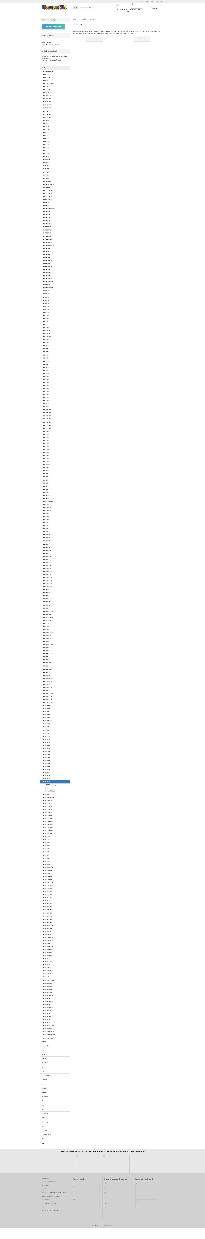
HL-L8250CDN (47, 663)
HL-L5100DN (47, 602)
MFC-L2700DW (48, 870)
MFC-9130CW (47, 812)
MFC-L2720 (46, 901)
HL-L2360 (46, 544)
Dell (43, 1050)
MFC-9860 (46, 852)
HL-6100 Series (48, 501)
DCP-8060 (46, 163)
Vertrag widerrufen (53, 27)
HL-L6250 (46, 623)
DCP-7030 (46, 138)
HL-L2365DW (47, 556)
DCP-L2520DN (47, 221)
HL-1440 (45, 355)
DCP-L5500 (46, 257)
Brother (44, 68)
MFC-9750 (46, 846)
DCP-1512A (46, 86)
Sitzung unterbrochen (48, 1181)
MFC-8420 (46, 760)
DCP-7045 (46, 141)
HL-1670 (45, 367)
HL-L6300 (46, 629)
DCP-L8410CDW (48, 282)
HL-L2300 (46, 516)
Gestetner (45, 1063)
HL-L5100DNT (47, 605)
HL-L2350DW (47, 538)
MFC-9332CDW (48, 824)
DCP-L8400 (46, 269)
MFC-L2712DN (47, 894)
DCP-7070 (46, 154)
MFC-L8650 (46, 998)
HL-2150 (45, 394)
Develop (44, 1054)
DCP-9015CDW (47, 190)
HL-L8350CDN (47, 675)
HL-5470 (45, 498)
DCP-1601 (46, 93)
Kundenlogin (149, 1)
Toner (47, 788)
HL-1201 (45, 324)
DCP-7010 (46, 132)
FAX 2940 (46, 303)
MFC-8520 (46, 769)
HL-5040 (45, 443)
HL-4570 (45, 437)
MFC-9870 (46, 855)
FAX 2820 (46, 291)
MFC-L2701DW (48, 876)
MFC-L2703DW (48, 879)
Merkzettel (160, 1)
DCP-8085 (46, 172)
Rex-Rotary (45, 1113)
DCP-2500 (46, 120)
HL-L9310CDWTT (48, 702)
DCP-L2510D (47, 215)
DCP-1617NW (47, 117)
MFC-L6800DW (48, 971)
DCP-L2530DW (47, 227)
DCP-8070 (46, 169)
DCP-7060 (46, 147)
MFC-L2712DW (48, 898)
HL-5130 (45, 455)
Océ (43, 1101)
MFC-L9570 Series (49, 1026)
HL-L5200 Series (48, 611)
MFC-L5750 (46, 959)
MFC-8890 (46, 794)
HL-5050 (45, 446)
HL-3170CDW (47, 425)
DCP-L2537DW (47, 230)
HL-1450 (45, 358)
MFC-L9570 (46, 1023)
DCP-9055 (46, 202)
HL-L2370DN (47, 559)
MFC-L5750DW (48, 962)
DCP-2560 (46, 129)
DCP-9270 (46, 205)
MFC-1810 (46, 705)
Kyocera (44, 1079)
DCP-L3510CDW (48, 248)
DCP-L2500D (47, 211)
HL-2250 (45, 404)
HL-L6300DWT (47, 638)
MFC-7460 (46, 739)
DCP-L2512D (47, 218)
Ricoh (43, 1117)
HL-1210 (45, 327)
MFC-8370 (46, 754)
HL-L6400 (46, 641)
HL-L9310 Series (48, 693)
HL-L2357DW (47, 541)
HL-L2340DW (47, 535)
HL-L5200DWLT (48, 617)
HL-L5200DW (47, 614)
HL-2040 (45, 379)
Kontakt (44, 1189)
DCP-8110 (46, 175)
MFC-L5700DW (48, 955)
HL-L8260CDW (47, 669)
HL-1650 (45, 364)
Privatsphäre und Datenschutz (51, 1210)
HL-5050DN (46, 449)
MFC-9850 (46, 849)
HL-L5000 (46, 590)
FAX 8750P (46, 312)
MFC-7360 (46, 730)
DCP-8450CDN (47, 187)
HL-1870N (46, 373)
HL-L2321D (46, 529)
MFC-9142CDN (47, 818)
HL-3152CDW (47, 422)
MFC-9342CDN (47, 834)
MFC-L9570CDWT (48, 1032)
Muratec (44, 1092)
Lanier (43, 1084)
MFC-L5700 (46, 943)
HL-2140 (45, 391)
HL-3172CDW (47, 428)
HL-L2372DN (47, 562)
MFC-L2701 (46, 873)
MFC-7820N (47, 742)
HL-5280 (45, 477)
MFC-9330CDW (48, 821)
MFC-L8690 (46, 1004)
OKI (43, 1105)
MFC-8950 (46, 803)
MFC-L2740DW (48, 919)
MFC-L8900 (46, 1013)
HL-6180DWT (47, 510)
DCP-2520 (46, 123)
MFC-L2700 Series (49, 867)
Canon (44, 1041)
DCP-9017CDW (47, 193)
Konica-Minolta (46, 1075)
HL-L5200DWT (47, 620)
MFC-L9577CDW (48, 1038)
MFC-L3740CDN (48, 934)
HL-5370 (45, 486)
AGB (43, 1207)
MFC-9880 (46, 858)
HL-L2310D (46, 523)
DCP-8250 (46, 178)
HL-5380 (45, 489)
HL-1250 (45, 346)
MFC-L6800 (46, 965)
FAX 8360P (46, 309)
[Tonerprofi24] (56, 7)
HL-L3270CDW (47, 583)
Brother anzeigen (48, 71)
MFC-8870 (46, 779)
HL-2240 (45, 401)
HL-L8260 (46, 666)
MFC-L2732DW (48, 910)
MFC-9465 (46, 840)
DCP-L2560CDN (48, 239)
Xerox (43, 1143)
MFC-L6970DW (48, 992)
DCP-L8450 (46, 285)
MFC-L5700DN (47, 949)
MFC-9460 (46, 837)
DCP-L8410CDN (48, 279)
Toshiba (44, 1130)
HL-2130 (45, 388)
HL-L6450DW (47, 657)
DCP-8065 (46, 166)
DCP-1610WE (47, 102)
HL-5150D (46, 461)
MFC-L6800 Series (49, 968)
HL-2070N (46, 382)
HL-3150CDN (47, 416)
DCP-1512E (46, 90)
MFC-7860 (46, 748)
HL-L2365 (46, 553)
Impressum (45, 1185)
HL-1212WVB (47, 336)
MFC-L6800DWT (48, 974)
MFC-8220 (46, 751)
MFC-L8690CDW (48, 1007)
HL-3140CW (47, 410)
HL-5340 (45, 480)
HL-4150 (45, 434)
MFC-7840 (46, 745)
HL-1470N (46, 361)
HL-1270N (46, 352)
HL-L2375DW (47, 565)
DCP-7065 (46, 150)
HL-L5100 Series (48, 599)
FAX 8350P (46, 306)
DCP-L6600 (46, 263)
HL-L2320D (46, 526)
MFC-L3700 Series (49, 925)
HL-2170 (45, 398)
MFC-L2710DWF (48, 891)
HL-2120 (45, 385)
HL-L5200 (46, 608)
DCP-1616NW (47, 114)
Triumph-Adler (46, 1134)
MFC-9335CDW (48, 827)
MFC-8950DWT (48, 809)
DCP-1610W (47, 99)
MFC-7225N (47, 724)
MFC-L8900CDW (48, 1016)
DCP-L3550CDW (48, 254)
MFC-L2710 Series (49, 882)
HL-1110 (45, 318)
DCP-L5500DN (47, 260)
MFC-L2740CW (47, 916)
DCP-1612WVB (47, 111)
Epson (44, 1058)
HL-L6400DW (47, 648)
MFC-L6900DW (48, 983)
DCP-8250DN (47, 181)
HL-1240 (45, 343)
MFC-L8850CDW (48, 1010)
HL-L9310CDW (47, 696)
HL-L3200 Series (48, 571)
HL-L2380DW (47, 568)
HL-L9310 (46, 690)
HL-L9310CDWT (48, 699)
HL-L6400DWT (47, 651)
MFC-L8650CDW (48, 1001)
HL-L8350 (46, 672)
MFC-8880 (46, 782)
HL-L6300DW (47, 635)
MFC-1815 (46, 711)
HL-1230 (45, 340)
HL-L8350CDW (47, 678)
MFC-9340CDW (48, 830)
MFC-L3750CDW (48, 937)
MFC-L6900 (46, 977)
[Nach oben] (199, 1235)
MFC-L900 (46, 1019)
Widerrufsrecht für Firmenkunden (52, 1196)
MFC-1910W (47, 718)
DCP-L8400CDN (48, 272)
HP (42, 1067)
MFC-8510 (46, 766)
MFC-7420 (46, 733)
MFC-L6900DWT (48, 986)
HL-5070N (46, 452)
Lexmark (44, 1088)
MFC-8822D (47, 773)
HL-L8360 (46, 684)
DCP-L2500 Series (48, 208)
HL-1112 (45, 321)
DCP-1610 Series (48, 96)
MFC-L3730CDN (48, 931)
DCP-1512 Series (48, 83)
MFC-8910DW (47, 800)
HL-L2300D (46, 519)
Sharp (43, 1126)
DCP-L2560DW (47, 242)
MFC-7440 (46, 736)
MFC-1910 (46, 715)
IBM (43, 1071)
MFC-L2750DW (48, 922)
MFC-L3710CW (47, 928)
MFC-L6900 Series (49, 980)
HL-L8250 (46, 660)
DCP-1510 (46, 74)
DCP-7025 (46, 135)
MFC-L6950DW (48, 989)
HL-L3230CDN (47, 577)
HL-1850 (45, 370)
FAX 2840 (46, 294)
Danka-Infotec (46, 1046)
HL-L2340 (46, 532)
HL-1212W (46, 333)
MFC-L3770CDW (48, 940)
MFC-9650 (46, 843)
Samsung (45, 1122)
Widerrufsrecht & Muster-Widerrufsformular (55, 1192)
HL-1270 (45, 349)
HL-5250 (45, 471)
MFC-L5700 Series (49, 946)
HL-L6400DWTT (48, 654)
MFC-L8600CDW (48, 995)
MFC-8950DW (47, 806)
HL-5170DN (46, 465)
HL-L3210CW (47, 574)
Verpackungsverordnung (49, 1203)
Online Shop (95, 1225)
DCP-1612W (47, 108)
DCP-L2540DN (47, 233)
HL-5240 (45, 468)
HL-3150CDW (47, 419)
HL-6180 (45, 504)
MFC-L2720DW (48, 904)
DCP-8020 (46, 157)
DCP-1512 (46, 80)
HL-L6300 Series (48, 632)
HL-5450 (45, 495)
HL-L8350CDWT (48, 681)
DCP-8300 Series (48, 184)
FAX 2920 (46, 300)
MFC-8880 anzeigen (51, 785)
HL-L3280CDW (47, 586)
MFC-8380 (46, 757)
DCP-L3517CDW (48, 251)
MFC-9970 (46, 861)
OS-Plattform (46, 1200)
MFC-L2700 (46, 864)
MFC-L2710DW (48, 888)
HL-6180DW (47, 507)
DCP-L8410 (46, 275)
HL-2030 (45, 376)
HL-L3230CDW (47, 580)
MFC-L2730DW (48, 907)
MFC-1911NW (47, 721)
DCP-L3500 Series (48, 245)
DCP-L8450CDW (48, 288)
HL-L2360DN (47, 547)
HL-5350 (45, 483)
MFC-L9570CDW (48, 1029)
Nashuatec (45, 1096)
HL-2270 (45, 407)
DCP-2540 (46, 126)
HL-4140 (45, 431)
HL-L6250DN (47, 626)
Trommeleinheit (50, 791)
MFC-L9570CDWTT (49, 1035)
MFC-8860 (46, 776)
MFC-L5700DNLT (48, 952)
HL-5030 (45, 440)
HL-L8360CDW (47, 687)
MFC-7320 (46, 727)
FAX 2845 (46, 297)
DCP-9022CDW (47, 199)
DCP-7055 (46, 144)
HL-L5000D (46, 593)
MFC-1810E (46, 708)
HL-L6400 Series (48, 644)
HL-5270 (45, 474)
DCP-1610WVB (47, 105)
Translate (56, 44)
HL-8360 (45, 513)
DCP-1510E (46, 77)
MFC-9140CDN (47, 815)
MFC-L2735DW (48, 913)
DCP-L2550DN (47, 236)
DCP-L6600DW (47, 266)
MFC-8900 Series (48, 797)
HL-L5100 (46, 596)
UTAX (43, 1139)
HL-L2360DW (47, 550)
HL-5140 (45, 458)
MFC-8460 (46, 763)
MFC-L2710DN (47, 885)
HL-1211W (46, 330)
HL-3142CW (47, 413)
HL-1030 (45, 315)
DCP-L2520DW (47, 224)
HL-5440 (45, 492)
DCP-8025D (46, 160)
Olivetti (44, 1109)
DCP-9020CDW (47, 196)
